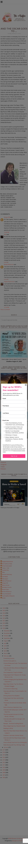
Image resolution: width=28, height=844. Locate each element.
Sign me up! (14, 456)
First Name (6, 405)
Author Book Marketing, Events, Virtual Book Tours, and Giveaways (14, 424)
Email (4, 398)
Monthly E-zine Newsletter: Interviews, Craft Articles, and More (14, 432)
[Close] (26, 385)
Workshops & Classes (11, 435)
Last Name (6, 413)
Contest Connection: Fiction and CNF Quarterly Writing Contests (13, 428)
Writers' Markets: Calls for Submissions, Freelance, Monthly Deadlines (14, 439)
